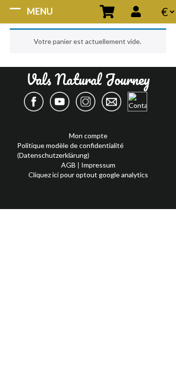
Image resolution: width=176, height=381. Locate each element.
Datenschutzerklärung (53, 155)
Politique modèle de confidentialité (70, 145)
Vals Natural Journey (88, 83)
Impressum (98, 165)
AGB (69, 165)
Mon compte (88, 135)
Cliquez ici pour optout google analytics (88, 174)
